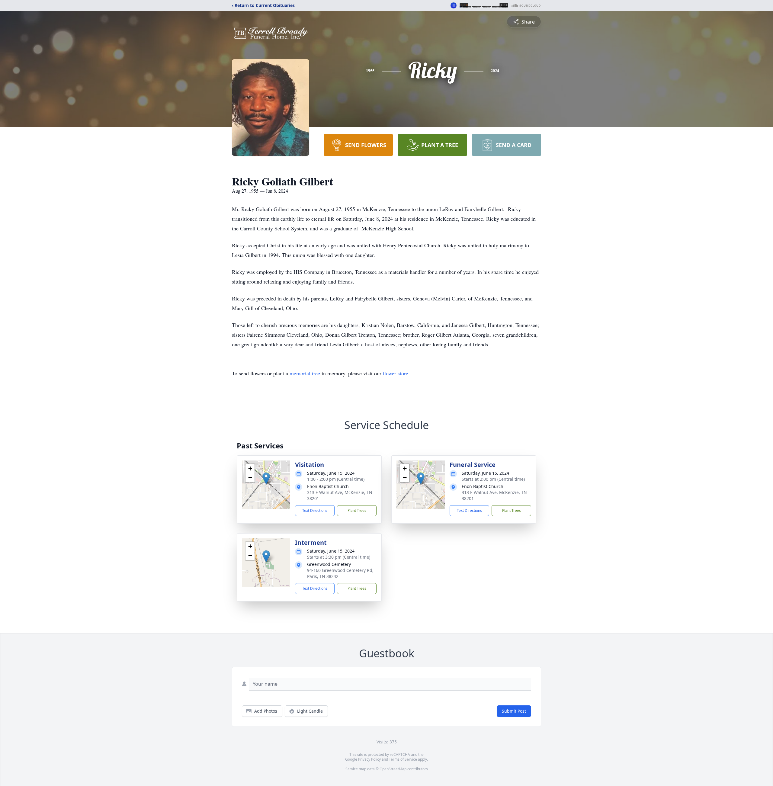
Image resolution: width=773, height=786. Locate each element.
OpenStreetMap (393, 769)
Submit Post (514, 711)
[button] (266, 478)
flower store (395, 373)
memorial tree (305, 373)
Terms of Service (403, 759)
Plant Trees (357, 510)
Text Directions (314, 510)
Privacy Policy (369, 759)
